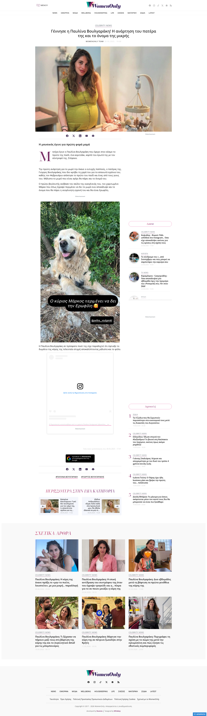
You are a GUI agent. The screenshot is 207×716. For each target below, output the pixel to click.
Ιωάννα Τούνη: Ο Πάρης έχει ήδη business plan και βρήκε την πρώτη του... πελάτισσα (149, 480)
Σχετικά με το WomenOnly (148, 699)
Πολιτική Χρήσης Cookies (124, 699)
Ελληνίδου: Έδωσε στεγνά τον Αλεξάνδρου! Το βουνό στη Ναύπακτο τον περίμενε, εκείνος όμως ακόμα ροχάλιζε (150, 441)
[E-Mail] (87, 136)
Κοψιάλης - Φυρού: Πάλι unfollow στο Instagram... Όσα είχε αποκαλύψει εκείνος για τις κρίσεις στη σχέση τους (155, 239)
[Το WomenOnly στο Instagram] (153, 5)
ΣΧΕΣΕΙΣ (121, 13)
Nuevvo (100, 711)
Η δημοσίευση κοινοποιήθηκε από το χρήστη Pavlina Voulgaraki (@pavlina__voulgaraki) (82, 424)
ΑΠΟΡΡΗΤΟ (200, 714)
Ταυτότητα (54, 699)
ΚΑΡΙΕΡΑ (144, 253)
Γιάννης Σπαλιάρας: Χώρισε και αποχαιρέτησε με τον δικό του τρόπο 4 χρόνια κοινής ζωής (151, 461)
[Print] (93, 136)
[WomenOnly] (103, 5)
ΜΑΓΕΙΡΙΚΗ (132, 13)
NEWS (54, 13)
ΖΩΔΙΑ (142, 13)
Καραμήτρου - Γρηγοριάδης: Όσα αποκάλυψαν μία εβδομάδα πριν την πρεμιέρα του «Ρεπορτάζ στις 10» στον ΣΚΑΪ (154, 281)
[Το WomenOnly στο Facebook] (149, 5)
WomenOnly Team (95, 41)
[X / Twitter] (74, 136)
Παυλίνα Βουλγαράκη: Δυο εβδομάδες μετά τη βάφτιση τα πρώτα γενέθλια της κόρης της (150, 582)
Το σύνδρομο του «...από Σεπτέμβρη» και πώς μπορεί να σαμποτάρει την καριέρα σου (155, 259)
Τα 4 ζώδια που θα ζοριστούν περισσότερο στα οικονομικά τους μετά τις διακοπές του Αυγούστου (151, 420)
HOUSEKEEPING (100, 13)
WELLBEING (86, 13)
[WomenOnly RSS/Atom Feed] (170, 5)
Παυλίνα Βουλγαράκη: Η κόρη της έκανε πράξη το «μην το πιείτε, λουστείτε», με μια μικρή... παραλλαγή (56, 582)
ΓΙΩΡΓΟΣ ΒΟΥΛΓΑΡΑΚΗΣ (93, 477)
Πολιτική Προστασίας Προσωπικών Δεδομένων (92, 699)
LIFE (112, 13)
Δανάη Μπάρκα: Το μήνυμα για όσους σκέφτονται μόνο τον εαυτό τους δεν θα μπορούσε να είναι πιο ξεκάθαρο (151, 499)
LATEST (152, 13)
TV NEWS (144, 273)
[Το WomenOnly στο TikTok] (157, 5)
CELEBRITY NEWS (103, 25)
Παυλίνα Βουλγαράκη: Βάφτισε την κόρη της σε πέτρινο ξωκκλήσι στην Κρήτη (102, 639)
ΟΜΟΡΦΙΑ (65, 13)
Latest (150, 223)
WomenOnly (103, 673)
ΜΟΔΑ (75, 13)
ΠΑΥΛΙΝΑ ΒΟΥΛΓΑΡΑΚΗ (67, 477)
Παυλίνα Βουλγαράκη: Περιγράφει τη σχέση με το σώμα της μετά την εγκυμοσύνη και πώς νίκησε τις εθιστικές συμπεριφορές (149, 641)
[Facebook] (67, 136)
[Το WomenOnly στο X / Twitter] (161, 5)
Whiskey (117, 711)
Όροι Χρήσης (65, 699)
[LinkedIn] (80, 136)
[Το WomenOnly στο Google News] (166, 5)
